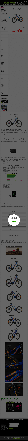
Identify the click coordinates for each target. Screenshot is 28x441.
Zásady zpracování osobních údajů (14, 222)
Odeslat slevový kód (14, 221)
